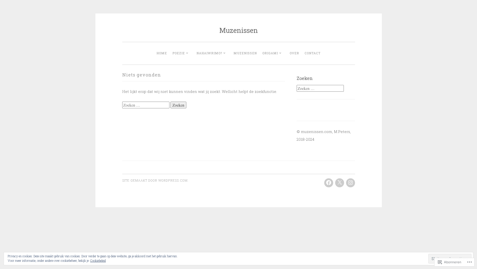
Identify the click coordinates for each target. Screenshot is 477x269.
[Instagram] (350, 182)
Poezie (178, 53)
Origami (270, 53)
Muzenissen (238, 30)
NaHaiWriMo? (209, 53)
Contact (312, 53)
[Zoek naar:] (146, 105)
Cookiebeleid (98, 261)
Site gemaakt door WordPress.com (155, 180)
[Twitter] (339, 182)
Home (162, 53)
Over (294, 53)
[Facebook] (328, 182)
